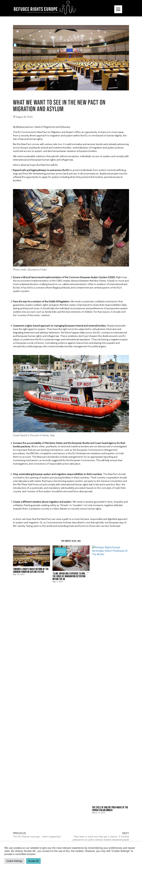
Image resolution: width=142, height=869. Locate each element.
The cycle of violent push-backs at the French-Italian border (110, 809)
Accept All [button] (33, 860)
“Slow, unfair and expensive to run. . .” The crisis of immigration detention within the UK (70, 576)
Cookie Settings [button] (14, 860)
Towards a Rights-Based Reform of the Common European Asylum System (31, 570)
